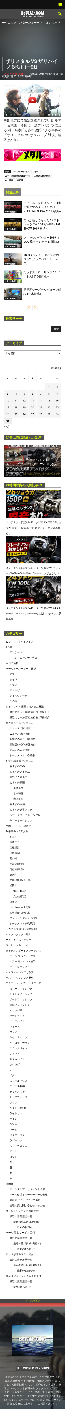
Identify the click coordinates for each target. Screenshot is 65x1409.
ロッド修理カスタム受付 (20, 1254)
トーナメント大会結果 (22, 755)
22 (48, 407)
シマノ (13, 685)
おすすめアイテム (20, 771)
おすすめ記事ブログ (21, 809)
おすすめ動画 (10, 211)
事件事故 (18, 788)
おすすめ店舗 (17, 804)
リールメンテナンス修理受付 (22, 1211)
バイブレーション (21, 171)
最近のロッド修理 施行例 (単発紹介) (30, 712)
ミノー (13, 1070)
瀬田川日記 (19, 891)
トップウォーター (20, 1097)
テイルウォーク (18, 695)
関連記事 (12, 192)
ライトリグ (16, 1113)
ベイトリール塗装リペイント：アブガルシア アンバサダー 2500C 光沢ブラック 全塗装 (32, 464)
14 (40, 400)
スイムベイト (17, 1059)
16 (57, 400)
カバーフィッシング (21, 988)
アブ (12, 674)
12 (24, 400)
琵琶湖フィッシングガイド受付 (23, 1276)
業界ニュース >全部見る (19, 722)
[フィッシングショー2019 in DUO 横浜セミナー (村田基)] (13, 242)
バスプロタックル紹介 (18, 934)
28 (40, 414)
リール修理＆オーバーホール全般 (28, 1194)
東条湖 (13, 901)
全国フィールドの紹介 (18, 826)
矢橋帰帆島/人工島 (20, 880)
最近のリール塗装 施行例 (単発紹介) (30, 717)
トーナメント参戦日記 (22, 923)
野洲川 (13, 874)
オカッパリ (53, 23)
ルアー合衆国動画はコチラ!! (17, 175)
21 (40, 407)
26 (24, 414)
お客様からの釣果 (20, 912)
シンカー (15, 1124)
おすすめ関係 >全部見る (19, 760)
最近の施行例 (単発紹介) (27, 1243)
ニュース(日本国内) (20, 728)
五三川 (13, 836)
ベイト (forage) (18, 1107)
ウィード (15, 1026)
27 (32, 414)
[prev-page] (28, 307)
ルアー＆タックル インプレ (25, 815)
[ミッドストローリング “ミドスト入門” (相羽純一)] (13, 276)
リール (13, 1151)
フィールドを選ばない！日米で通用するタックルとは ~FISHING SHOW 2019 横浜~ (42, 207)
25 (16, 414)
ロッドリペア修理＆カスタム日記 (25, 706)
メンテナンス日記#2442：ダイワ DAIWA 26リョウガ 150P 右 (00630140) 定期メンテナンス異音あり (33, 528)
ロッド (13, 1156)
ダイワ (13, 679)
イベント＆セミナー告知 (23, 657)
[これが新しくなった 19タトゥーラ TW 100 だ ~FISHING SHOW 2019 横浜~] (13, 224)
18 (16, 407)
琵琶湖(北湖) (17, 863)
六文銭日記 (19, 896)
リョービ (15, 690)
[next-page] (35, 307)
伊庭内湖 (15, 853)
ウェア (13, 1032)
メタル (36, 171)
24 (7, 414)
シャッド (15, 1053)
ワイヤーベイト (18, 1135)
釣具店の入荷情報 (20, 750)
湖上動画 (18, 798)
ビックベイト (17, 1021)
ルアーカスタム (18, 1145)
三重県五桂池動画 (42, 175)
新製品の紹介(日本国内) (23, 739)
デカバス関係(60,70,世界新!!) (22, 929)
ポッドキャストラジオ (18, 939)
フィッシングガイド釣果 (23, 918)
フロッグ (15, 1064)
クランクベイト (18, 1048)
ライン (13, 1118)
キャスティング (18, 1037)
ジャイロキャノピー (21, 966)
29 (48, 414)
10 (7, 400)
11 (16, 400)
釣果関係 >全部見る (17, 831)
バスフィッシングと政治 (20, 972)
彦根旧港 (15, 847)
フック (13, 1102)
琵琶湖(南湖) (17, 869)
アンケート (16, 652)
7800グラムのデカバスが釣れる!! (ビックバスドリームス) (41, 259)
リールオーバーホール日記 (21, 668)
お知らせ (11, 647)
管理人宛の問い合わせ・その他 (27, 1205)
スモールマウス (18, 1080)
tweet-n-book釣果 (20, 907)
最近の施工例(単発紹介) (26, 1221)
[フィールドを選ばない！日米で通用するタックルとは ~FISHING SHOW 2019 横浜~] (13, 207)
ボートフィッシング (21, 999)
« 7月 (7, 426)
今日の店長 (12, 663)
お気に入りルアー (20, 777)
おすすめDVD (17, 766)
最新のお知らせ (26, 1227)
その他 (13, 701)
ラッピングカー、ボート (20, 945)
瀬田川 (13, 885)
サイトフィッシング (21, 994)
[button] (60, 14)
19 (24, 407)
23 (57, 407)
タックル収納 (17, 1086)
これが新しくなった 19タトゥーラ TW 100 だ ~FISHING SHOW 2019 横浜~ (41, 224)
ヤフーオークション (21, 820)
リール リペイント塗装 (23, 956)
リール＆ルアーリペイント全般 (27, 1189)
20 (32, 407)
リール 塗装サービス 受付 (20, 1232)
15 (48, 400)
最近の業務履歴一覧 (21, 1216)
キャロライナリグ (20, 1042)
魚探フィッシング (20, 1004)
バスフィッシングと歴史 (20, 977)
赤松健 (20, 180)
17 (7, 407)
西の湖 (13, 858)
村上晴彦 (9, 180)
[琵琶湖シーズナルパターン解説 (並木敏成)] (13, 294)
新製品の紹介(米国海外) (23, 744)
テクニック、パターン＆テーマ (22, 23)
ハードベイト (17, 1015)
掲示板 (9, 1183)
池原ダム (15, 842)
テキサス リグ (17, 1091)
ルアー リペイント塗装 (23, 961)
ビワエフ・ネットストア (20, 641)
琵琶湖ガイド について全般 (25, 1200)
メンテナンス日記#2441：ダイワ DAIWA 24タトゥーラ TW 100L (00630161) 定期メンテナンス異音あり (33, 613)
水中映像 (18, 793)
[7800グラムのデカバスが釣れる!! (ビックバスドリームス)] (13, 259)
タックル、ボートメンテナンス (23, 950)
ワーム (13, 1129)
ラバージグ (16, 1140)
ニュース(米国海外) (20, 733)
